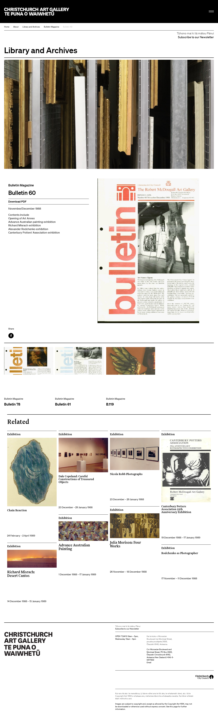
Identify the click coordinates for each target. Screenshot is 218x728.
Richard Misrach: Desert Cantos (21, 573)
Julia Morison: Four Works (125, 544)
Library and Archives (31, 26)
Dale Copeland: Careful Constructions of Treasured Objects (76, 479)
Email (149, 662)
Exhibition (14, 434)
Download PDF (17, 201)
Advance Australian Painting (74, 546)
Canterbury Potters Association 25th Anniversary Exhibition (176, 509)
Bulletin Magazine (51, 26)
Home (6, 26)
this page (174, 706)
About (16, 26)
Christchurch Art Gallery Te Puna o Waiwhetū (36, 12)
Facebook (11, 336)
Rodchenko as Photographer (179, 553)
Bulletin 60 (67, 26)
